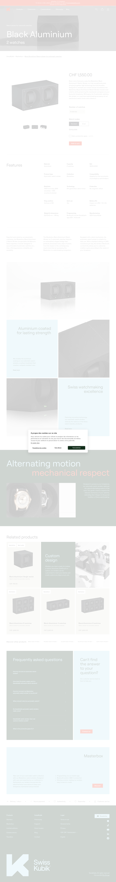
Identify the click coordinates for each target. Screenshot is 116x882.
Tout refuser (58, 447)
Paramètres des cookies (39, 448)
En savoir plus (35, 443)
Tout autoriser (76, 447)
